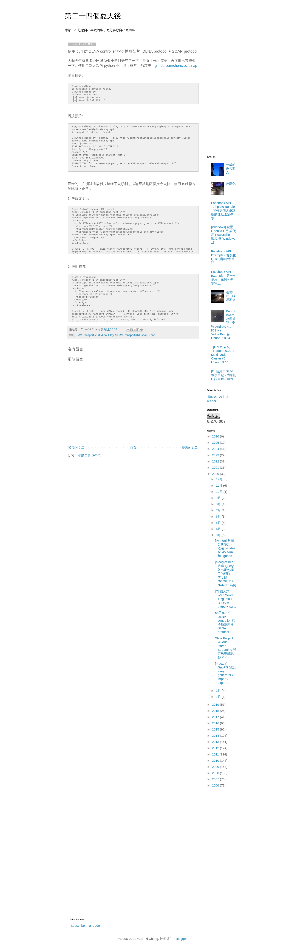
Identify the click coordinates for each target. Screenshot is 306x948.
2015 (216, 729)
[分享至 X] (135, 329)
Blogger (181, 939)
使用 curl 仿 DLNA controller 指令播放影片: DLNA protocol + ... (225, 622)
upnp (152, 335)
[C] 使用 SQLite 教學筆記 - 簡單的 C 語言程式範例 (223, 375)
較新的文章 (76, 447)
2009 (216, 767)
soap (144, 335)
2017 (216, 717)
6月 (219, 516)
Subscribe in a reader (86, 925)
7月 (219, 510)
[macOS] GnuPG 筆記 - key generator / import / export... (225, 673)
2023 (216, 455)
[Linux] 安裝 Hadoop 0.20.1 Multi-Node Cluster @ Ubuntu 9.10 (222, 354)
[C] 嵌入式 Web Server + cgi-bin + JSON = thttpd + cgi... (225, 599)
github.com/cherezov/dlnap (176, 66)
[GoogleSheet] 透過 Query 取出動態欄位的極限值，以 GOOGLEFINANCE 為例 (225, 573)
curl (97, 335)
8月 (219, 504)
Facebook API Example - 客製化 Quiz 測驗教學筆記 (223, 257)
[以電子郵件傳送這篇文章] (128, 329)
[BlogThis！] (131, 329)
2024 (216, 449)
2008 (216, 773)
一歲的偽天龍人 (231, 168)
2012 (216, 748)
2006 (216, 785)
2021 (216, 467)
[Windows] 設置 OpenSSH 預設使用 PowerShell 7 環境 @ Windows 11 (223, 234)
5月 (219, 523)
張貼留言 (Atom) (89, 455)
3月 (219, 535)
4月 (219, 529)
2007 (216, 779)
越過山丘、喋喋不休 (231, 296)
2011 (216, 754)
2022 (216, 461)
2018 (216, 711)
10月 (219, 491)
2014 (216, 735)
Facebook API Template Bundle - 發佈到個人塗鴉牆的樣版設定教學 (223, 210)
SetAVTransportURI (127, 335)
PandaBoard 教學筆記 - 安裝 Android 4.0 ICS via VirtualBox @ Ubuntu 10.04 (223, 325)
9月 (219, 498)
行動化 (231, 184)
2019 (216, 704)
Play (111, 335)
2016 (216, 723)
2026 (216, 436)
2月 (219, 690)
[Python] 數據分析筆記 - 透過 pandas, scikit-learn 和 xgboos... (225, 548)
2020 (216, 474)
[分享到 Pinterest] (141, 329)
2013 (216, 742)
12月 (219, 479)
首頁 (133, 447)
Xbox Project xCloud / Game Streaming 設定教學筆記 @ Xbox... (225, 648)
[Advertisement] (221, 96)
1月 (219, 697)
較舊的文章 (190, 447)
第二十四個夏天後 (92, 16)
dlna (104, 335)
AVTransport (86, 335)
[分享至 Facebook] (138, 329)
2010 (216, 760)
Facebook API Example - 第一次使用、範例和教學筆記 (223, 277)
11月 (219, 485)
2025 (216, 442)
